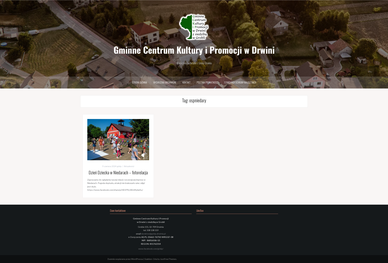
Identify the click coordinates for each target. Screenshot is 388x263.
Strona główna (139, 82)
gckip (119, 166)
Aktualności (129, 166)
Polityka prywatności (207, 82)
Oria (155, 259)
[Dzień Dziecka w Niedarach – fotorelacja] (118, 139)
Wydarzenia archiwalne (164, 82)
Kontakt (186, 82)
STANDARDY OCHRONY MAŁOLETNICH (240, 82)
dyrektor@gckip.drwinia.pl (153, 233)
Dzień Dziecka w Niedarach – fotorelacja (118, 172)
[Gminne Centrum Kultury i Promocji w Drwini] (194, 27)
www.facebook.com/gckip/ (150, 248)
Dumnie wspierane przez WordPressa (125, 259)
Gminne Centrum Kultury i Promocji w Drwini (194, 49)
